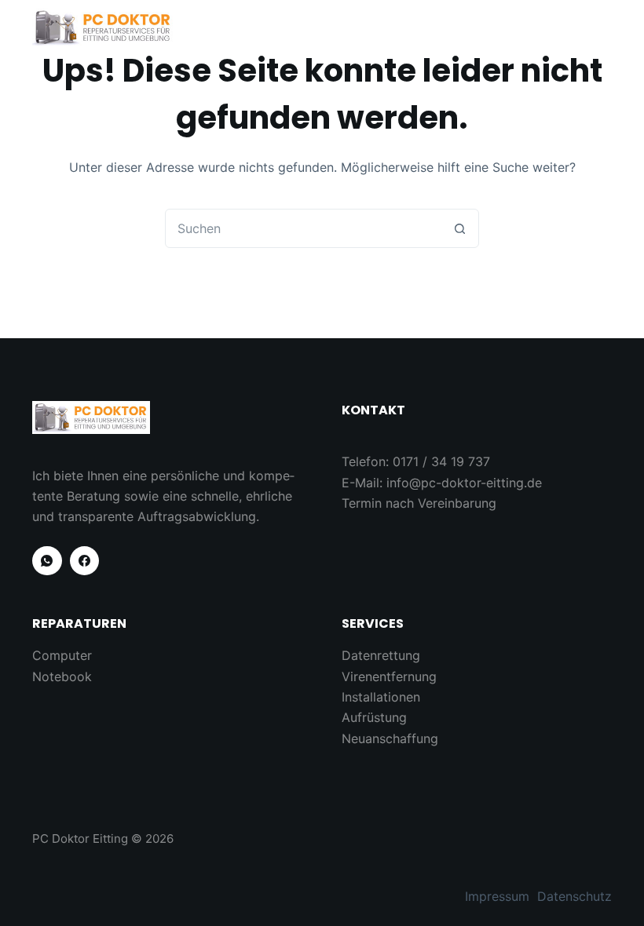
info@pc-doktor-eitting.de (464, 482)
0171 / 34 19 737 (441, 461)
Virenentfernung (389, 676)
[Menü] (605, 27)
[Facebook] (85, 561)
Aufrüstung (374, 717)
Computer (62, 655)
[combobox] (303, 228)
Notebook (62, 676)
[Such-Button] (459, 228)
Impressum (497, 896)
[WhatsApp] (47, 561)
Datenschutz (574, 896)
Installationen (381, 697)
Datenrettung (381, 655)
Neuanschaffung (390, 738)
